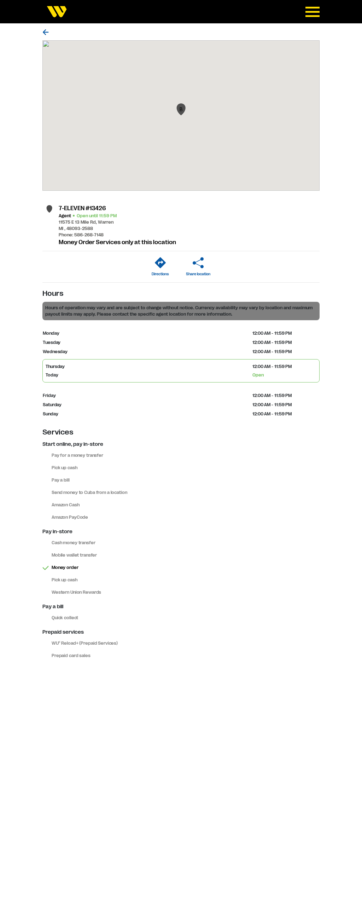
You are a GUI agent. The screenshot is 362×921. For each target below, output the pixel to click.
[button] (181, 109)
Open (258, 375)
